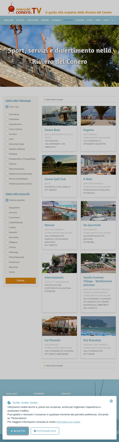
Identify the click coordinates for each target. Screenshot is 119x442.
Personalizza (46, 431)
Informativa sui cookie (68, 422)
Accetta (19, 431)
